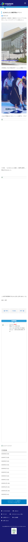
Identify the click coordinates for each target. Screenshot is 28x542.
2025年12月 (4, 483)
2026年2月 (4, 476)
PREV (6, 310)
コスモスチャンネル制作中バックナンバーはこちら (14, 501)
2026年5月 (4, 464)
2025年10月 (4, 490)
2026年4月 (4, 468)
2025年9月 (4, 494)
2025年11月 (4, 487)
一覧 (13, 310)
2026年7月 (4, 457)
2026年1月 (4, 479)
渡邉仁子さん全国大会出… (15, 326)
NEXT (21, 310)
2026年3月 (4, 472)
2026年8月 (4, 453)
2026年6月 (4, 461)
